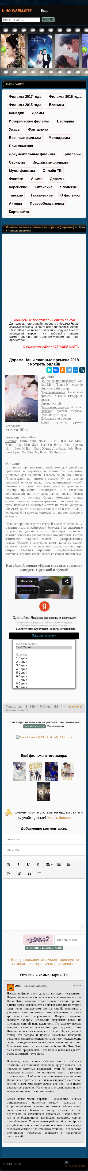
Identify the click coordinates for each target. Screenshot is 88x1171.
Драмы (38, 113)
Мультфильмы (22, 171)
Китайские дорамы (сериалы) (53, 227)
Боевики (56, 105)
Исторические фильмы (29, 121)
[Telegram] (69, 370)
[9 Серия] (44, 687)
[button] (8, 864)
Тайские (16, 195)
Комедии (16, 113)
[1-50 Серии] (44, 647)
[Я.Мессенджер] (49, 370)
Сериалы (17, 162)
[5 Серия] (44, 673)
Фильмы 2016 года (65, 96)
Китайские (43, 187)
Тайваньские (42, 195)
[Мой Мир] (75, 370)
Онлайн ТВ (52, 171)
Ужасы (14, 129)
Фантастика (38, 129)
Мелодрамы (59, 138)
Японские (68, 187)
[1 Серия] (44, 658)
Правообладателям (47, 203)
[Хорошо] (79, 985)
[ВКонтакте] (56, 370)
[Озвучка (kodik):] (44, 644)
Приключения (21, 146)
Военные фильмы (25, 138)
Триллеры (72, 154)
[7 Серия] (44, 680)
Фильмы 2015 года (25, 105)
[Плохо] (74, 985)
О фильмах (70, 195)
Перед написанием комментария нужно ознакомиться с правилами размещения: (44, 962)
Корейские (18, 187)
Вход (44, 10)
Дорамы (57, 179)
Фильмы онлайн (17, 227)
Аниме (36, 179)
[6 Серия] (44, 676)
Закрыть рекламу (44, 635)
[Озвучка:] (44, 654)
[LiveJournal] (82, 370)
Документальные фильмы (32, 154)
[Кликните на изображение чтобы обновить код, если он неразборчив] (38, 940)
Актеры (15, 203)
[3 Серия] (44, 665)
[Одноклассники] (62, 370)
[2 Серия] (44, 662)
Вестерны (65, 121)
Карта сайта (19, 212)
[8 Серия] (44, 683)
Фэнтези (16, 179)
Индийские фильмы (50, 162)
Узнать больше (59, 818)
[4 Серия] (44, 669)
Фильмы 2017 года (25, 96)
